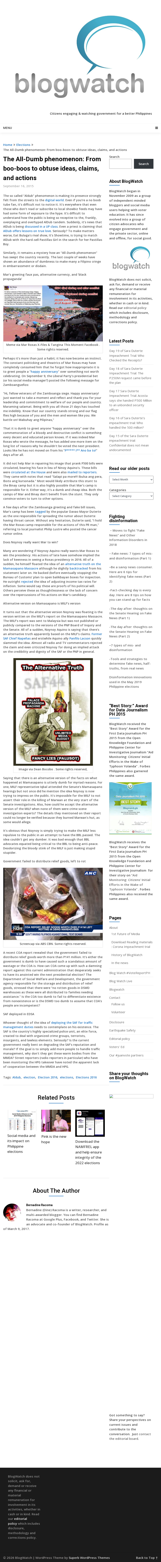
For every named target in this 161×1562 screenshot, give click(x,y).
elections (66, 1077)
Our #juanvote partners (126, 1055)
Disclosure (116, 1022)
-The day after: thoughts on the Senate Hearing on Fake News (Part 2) (130, 631)
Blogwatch (116, 989)
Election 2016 (47, 1077)
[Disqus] (56, 1295)
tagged (40, 512)
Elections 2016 (86, 1077)
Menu (7, 128)
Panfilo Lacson (79, 638)
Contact (114, 997)
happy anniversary (44, 372)
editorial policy (135, 308)
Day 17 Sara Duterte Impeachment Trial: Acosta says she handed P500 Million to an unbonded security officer (130, 400)
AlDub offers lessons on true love (27, 231)
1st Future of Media (125, 934)
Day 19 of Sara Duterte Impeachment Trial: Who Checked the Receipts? (126, 355)
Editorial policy (119, 1039)
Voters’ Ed (116, 1047)
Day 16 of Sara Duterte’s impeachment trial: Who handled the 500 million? (127, 422)
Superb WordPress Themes (89, 1558)
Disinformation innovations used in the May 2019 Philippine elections (130, 682)
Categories (117, 490)
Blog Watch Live (120, 981)
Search (114, 156)
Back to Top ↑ (147, 1558)
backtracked (79, 568)
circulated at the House (28, 472)
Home (7, 145)
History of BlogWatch (126, 955)
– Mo (113, 530)
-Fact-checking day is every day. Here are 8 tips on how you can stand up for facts (130, 595)
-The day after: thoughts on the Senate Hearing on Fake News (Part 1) (130, 613)
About (113, 927)
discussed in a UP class (41, 226)
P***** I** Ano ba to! (80, 450)
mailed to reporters (82, 472)
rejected (27, 582)
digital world (54, 200)
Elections (23, 145)
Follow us (118, 1004)
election (29, 1077)
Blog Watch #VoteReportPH (129, 973)
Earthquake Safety (122, 1030)
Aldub (16, 1077)
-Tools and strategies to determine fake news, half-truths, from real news (130, 663)
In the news (119, 963)
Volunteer (118, 1012)
